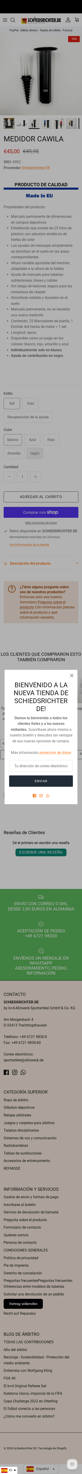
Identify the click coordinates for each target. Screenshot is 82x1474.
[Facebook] (34, 795)
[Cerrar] (72, 675)
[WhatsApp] (47, 795)
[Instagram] (41, 795)
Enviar (41, 781)
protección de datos (55, 752)
